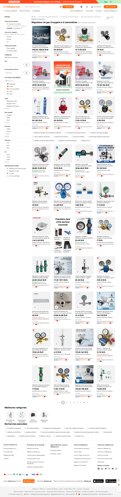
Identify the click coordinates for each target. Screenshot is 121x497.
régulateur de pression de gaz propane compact (87, 432)
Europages (86, 489)
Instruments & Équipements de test (48, 16)
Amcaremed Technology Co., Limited (106, 211)
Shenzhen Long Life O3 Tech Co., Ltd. (41, 285)
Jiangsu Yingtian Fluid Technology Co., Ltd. (106, 53)
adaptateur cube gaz (45, 436)
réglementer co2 (86, 140)
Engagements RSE (9, 455)
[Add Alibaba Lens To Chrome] (29, 481)
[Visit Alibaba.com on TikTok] (116, 469)
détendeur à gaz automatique (27, 436)
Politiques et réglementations (35, 467)
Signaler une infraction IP (81, 462)
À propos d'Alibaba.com (10, 444)
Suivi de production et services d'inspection (35, 462)
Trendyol (79, 489)
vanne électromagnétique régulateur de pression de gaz (56, 432)
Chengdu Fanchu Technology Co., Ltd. (106, 174)
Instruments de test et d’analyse (69, 16)
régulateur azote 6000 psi (14, 432)
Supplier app (48, 481)
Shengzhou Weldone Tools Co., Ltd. (41, 208)
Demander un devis (55, 453)
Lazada (60, 489)
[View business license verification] (76, 494)
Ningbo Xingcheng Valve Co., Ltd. (41, 244)
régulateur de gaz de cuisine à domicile (44, 140)
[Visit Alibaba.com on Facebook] (99, 469)
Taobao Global (68, 489)
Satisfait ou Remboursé (33, 452)
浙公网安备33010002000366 (89, 494)
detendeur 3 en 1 (80, 436)
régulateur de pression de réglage (99, 132)
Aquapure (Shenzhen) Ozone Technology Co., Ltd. (84, 247)
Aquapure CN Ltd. (80, 175)
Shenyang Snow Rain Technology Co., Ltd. (63, 174)
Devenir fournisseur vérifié (105, 458)
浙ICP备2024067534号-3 (106, 494)
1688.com (42, 489)
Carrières (6, 458)
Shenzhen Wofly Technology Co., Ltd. (41, 55)
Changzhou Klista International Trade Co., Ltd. (84, 88)
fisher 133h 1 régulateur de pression (75, 428)
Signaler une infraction (80, 465)
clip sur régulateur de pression (42, 136)
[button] (60, 7)
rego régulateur (108, 432)
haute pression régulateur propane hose (99, 136)
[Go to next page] (87, 402)
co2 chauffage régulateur (32, 428)
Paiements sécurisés (33, 448)
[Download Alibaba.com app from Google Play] (111, 481)
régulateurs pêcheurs (31, 432)
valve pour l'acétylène (78, 136)
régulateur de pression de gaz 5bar (68, 140)
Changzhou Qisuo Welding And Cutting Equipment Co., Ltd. (41, 88)
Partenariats (101, 462)
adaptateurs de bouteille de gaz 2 (52, 428)
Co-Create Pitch (8, 452)
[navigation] (17, 210)
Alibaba (34, 16)
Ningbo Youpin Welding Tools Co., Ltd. (84, 53)
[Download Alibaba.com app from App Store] (98, 481)
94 (84, 402)
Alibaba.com (87, 481)
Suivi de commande (103, 455)
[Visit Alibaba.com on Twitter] (106, 469)
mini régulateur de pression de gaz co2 (76, 132)
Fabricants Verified (55, 450)
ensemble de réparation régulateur (97, 428)
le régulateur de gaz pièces (14, 428)
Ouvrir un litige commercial (81, 455)
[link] (118, 480)
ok (26, 64)
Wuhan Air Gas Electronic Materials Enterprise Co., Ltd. (41, 126)
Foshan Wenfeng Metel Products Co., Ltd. (63, 126)
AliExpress (35, 489)
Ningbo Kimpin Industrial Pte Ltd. (63, 53)
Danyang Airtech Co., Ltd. (104, 126)
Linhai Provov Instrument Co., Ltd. (41, 175)
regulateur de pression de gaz (63, 436)
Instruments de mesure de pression (91, 16)
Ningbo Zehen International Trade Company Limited (63, 208)
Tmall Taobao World (52, 489)
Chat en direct (78, 452)
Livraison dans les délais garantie (36, 455)
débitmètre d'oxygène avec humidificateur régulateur (47, 132)
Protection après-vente (33, 458)
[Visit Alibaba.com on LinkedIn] (102, 469)
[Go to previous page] (59, 402)
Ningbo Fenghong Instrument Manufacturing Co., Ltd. (84, 126)
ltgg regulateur (11, 436)
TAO (74, 489)
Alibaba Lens (11, 481)
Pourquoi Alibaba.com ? (10, 448)
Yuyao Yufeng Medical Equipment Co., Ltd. (84, 211)
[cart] (87, 7)
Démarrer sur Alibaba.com (105, 452)
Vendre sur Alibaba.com (104, 448)
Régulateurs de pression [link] (38, 19)
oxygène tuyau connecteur (61, 136)
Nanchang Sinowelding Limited (105, 244)
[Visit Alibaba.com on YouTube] (113, 469)
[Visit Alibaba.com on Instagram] (109, 469)
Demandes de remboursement (82, 458)
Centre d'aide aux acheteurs (82, 448)
